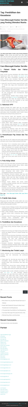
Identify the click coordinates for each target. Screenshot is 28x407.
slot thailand (3, 388)
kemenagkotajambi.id (5, 379)
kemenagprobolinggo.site (6, 373)
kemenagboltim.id (4, 376)
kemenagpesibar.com (5, 367)
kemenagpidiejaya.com (5, 365)
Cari (1, 289)
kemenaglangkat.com (5, 370)
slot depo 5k (3, 339)
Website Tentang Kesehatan (13, 403)
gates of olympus (4, 340)
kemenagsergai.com (5, 382)
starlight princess (4, 353)
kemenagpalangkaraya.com (6, 362)
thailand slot (3, 342)
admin (12, 26)
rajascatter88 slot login (5, 334)
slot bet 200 (3, 337)
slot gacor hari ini (4, 391)
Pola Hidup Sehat (8, 31)
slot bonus (2, 357)
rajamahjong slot (4, 350)
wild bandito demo (23, 76)
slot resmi (2, 356)
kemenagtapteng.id (4, 385)
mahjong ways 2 (4, 392)
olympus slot (3, 343)
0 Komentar (19, 26)
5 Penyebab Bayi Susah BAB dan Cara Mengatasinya (14, 310)
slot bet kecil (13, 154)
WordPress (20, 405)
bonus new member (5, 345)
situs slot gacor (4, 348)
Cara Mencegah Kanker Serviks (13, 29)
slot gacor (2, 336)
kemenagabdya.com (5, 359)
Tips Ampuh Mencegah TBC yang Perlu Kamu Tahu (13, 312)
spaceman (2, 394)
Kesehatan (4, 29)
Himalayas (23, 403)
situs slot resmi (3, 389)
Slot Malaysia (14, 97)
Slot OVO (20, 124)
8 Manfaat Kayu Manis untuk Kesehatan (11, 315)
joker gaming (3, 347)
